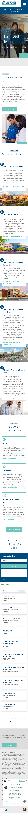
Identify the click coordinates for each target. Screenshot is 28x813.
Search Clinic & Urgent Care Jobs (12, 398)
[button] (24, 3)
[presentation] (21, 55)
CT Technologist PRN (9, 693)
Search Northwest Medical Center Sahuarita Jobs (12, 282)
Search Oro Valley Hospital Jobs (12, 236)
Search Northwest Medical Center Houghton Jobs (12, 343)
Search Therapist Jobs (9, 487)
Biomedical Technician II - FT (11, 619)
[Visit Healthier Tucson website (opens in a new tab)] (8, 3)
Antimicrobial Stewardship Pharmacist (14, 608)
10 (7, 721)
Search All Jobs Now (14, 529)
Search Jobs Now (10, 109)
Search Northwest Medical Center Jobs (14, 187)
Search (14, 566)
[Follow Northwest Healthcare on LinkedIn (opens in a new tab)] (6, 810)
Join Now (9, 745)
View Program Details (9, 519)
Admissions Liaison (8, 597)
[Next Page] (10, 721)
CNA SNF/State (7, 630)
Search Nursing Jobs (9, 458)
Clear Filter (4, 579)
